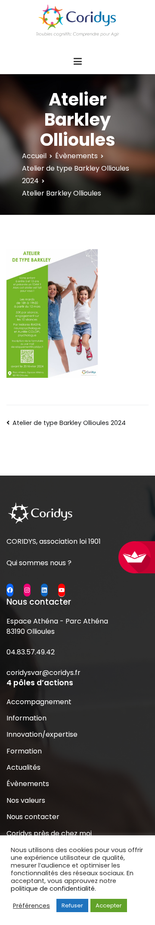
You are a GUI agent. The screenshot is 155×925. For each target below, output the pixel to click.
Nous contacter (32, 817)
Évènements (27, 784)
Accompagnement (38, 702)
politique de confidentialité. (53, 888)
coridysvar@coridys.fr (43, 673)
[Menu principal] (77, 61)
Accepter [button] (109, 905)
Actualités (23, 767)
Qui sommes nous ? (38, 563)
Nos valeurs (25, 800)
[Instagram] (27, 590)
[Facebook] (9, 590)
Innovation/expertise (42, 734)
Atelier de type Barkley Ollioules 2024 (69, 423)
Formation (24, 751)
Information (26, 718)
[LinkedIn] (44, 590)
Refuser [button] (72, 905)
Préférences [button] (31, 906)
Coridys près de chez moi (49, 833)
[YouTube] (61, 590)
